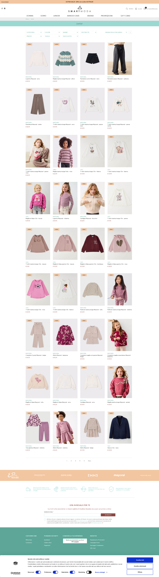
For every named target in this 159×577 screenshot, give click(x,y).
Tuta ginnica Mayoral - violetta (35, 448)
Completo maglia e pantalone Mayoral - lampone (119, 355)
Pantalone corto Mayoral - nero (89, 79)
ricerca (131, 8)
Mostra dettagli (100, 572)
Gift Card (92, 548)
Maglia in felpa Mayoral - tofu (34, 402)
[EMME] (93, 475)
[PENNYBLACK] (146, 475)
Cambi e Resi (47, 542)
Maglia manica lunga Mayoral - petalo (118, 402)
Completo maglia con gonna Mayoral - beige (91, 355)
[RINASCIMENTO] (40, 475)
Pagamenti (47, 545)
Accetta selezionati (140, 566)
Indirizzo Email (48, 512)
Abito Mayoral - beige (86, 448)
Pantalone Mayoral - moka (33, 124)
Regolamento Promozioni (97, 540)
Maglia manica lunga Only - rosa (62, 171)
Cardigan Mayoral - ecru (87, 402)
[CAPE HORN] (66, 475)
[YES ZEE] (13, 475)
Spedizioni (47, 540)
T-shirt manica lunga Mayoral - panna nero (91, 125)
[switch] (55, 572)
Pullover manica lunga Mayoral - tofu (91, 309)
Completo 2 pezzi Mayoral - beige (36, 355)
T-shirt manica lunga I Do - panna (117, 218)
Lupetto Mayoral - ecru (33, 79)
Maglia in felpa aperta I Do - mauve (63, 264)
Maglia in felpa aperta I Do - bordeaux (91, 264)
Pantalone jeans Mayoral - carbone (118, 79)
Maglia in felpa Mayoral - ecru (62, 402)
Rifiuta (140, 572)
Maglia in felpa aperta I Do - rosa (117, 264)
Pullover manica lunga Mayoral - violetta (119, 309)
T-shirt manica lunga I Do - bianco (90, 171)
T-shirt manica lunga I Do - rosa (35, 309)
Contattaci (29, 542)
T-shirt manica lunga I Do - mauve (36, 264)
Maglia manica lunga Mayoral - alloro (64, 79)
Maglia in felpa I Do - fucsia (34, 218)
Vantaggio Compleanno (97, 545)
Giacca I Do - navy (113, 448)
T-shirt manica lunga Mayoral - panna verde (118, 125)
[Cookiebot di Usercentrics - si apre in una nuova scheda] (16, 573)
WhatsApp (29, 540)
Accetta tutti (140, 560)
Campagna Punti (95, 542)
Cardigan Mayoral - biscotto (88, 218)
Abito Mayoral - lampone (60, 355)
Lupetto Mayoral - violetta (61, 218)
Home (27, 19)
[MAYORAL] (119, 475)
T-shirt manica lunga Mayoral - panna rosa (37, 172)
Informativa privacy (82, 521)
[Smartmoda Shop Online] (79, 9)
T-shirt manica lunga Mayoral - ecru (64, 124)
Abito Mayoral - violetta (60, 448)
